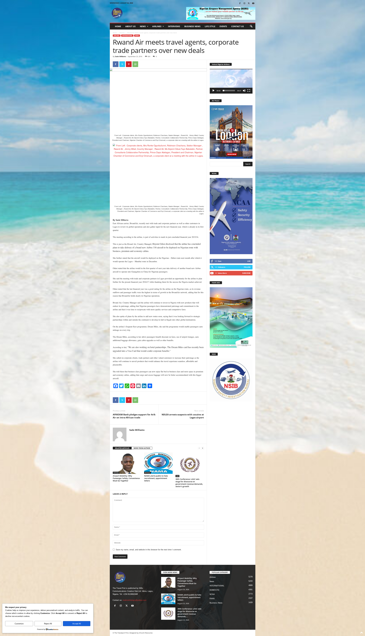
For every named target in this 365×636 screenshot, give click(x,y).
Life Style (210, 26)
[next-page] (202, 448)
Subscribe (246, 273)
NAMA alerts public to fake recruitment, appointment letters (156, 478)
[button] (251, 26)
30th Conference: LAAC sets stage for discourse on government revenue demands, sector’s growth (189, 483)
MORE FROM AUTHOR (142, 448)
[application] (231, 81)
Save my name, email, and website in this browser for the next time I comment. (149, 550)
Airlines (156, 26)
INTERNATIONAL (127, 36)
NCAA (212, 594)
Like (249, 261)
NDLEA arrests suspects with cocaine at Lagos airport (183, 416)
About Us (130, 26)
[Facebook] (240, 3)
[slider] (229, 90)
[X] (249, 3)
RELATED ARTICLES (122, 448)
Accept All (76, 624)
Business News (192, 26)
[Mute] (244, 90)
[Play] (213, 90)
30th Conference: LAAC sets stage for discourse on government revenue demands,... (189, 612)
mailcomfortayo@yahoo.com (134, 600)
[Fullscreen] (248, 90)
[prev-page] (199, 448)
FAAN (212, 598)
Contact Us (237, 26)
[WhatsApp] (135, 64)
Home (118, 26)
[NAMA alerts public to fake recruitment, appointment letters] (158, 463)
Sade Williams (120, 56)
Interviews (174, 26)
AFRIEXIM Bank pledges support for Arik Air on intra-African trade (134, 416)
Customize (19, 624)
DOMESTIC (214, 590)
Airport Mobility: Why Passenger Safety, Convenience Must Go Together (126, 478)
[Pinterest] (129, 64)
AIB (177, 476)
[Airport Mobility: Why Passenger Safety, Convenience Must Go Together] (127, 463)
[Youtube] (253, 3)
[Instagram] (244, 3)
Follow (247, 267)
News (143, 26)
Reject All (48, 624)
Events (223, 26)
